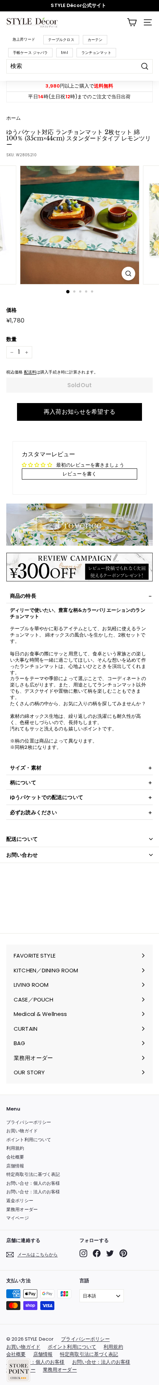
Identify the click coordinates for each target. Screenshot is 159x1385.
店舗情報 (15, 1166)
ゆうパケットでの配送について (46, 797)
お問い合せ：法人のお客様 (33, 1191)
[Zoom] (128, 273)
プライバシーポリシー (28, 1122)
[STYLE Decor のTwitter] (110, 1253)
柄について (23, 782)
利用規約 (15, 1148)
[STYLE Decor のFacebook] (97, 1253)
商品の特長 (23, 596)
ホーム (13, 118)
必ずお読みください (33, 812)
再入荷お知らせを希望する (79, 411)
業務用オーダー (22, 1209)
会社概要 (15, 1157)
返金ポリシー (19, 1200)
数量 (11, 339)
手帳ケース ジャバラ (30, 52)
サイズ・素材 (25, 767)
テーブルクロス (61, 39)
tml (64, 52)
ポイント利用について (28, 1139)
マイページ (17, 1218)
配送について (22, 839)
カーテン (95, 39)
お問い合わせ (22, 855)
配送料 (30, 372)
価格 (11, 310)
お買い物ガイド (22, 1131)
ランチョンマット (96, 52)
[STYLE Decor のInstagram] (83, 1253)
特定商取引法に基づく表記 (33, 1174)
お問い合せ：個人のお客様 (33, 1183)
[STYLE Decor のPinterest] (123, 1253)
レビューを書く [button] (79, 473)
